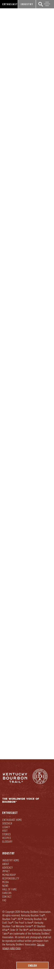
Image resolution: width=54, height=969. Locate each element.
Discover (7, 823)
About (5, 864)
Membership (9, 874)
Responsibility (10, 878)
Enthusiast (10, 4)
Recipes (6, 838)
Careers (6, 893)
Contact (7, 896)
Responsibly (39, 738)
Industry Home (10, 860)
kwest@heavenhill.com (16, 702)
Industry (27, 4)
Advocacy (7, 867)
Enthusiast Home (12, 819)
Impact (6, 871)
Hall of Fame (9, 889)
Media (5, 882)
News (5, 885)
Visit (5, 830)
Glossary (7, 841)
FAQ (4, 900)
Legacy (6, 827)
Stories (6, 834)
